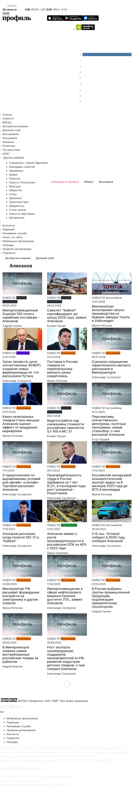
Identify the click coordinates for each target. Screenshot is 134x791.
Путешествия (11, 149)
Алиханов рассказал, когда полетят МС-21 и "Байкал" (20, 537)
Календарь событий (22, 166)
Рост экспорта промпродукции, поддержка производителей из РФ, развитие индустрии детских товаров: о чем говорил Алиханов (66, 658)
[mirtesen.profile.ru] (85, 72)
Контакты (8, 225)
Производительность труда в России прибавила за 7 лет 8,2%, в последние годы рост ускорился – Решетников (66, 484)
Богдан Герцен (56, 325)
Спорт (13, 194)
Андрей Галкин (12, 325)
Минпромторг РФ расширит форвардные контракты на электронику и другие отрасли (20, 596)
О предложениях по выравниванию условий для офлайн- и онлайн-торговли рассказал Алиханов (21, 482)
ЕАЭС (5, 153)
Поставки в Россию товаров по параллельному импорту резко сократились (62, 369)
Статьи (7, 114)
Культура (15, 186)
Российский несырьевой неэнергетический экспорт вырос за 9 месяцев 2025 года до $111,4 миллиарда (111, 482)
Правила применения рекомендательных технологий (34, 784)
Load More (67, 684)
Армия (13, 174)
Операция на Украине (65, 181)
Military (7, 122)
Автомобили (10, 134)
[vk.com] (107, 54)
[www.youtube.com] (85, 66)
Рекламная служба (14, 233)
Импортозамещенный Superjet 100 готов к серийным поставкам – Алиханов (20, 315)
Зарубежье (16, 170)
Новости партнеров (22, 213)
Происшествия (18, 202)
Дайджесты (16, 205)
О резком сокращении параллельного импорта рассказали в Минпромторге (111, 367)
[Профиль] (16, 19)
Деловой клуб (11, 130)
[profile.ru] (85, 95)
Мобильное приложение (18, 241)
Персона (14, 178)
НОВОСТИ (9, 297)
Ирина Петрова (102, 325)
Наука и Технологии (22, 182)
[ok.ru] (85, 60)
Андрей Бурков (12, 666)
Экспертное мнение (15, 126)
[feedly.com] (85, 89)
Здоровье (15, 198)
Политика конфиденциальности (20, 780)
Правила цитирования (16, 249)
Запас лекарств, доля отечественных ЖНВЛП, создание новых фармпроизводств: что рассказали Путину (22, 369)
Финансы (8, 142)
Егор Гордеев (100, 439)
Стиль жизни (17, 209)
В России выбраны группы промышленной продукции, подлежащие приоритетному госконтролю (111, 598)
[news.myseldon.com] (85, 78)
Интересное (16, 217)
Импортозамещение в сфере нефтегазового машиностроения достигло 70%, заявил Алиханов (65, 596)
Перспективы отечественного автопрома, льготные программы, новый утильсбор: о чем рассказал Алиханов (109, 426)
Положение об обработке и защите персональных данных (37, 776)
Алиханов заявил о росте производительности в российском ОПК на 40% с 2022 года (67, 541)
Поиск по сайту (12, 237)
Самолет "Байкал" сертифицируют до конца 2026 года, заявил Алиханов (66, 315)
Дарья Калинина (57, 552)
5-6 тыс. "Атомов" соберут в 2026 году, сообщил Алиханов (109, 537)
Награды (8, 245)
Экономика (9, 138)
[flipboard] (85, 101)
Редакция (8, 229)
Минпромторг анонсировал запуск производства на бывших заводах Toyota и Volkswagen (111, 313)
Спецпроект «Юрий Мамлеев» (28, 162)
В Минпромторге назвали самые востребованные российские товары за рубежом (20, 654)
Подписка (8, 252)
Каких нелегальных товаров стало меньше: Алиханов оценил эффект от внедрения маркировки (21, 424)
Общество (15, 190)
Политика (8, 145)
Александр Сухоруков (16, 380)
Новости (8, 118)
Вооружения (69, 525)
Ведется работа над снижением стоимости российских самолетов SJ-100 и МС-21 (65, 426)
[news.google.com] (85, 83)
